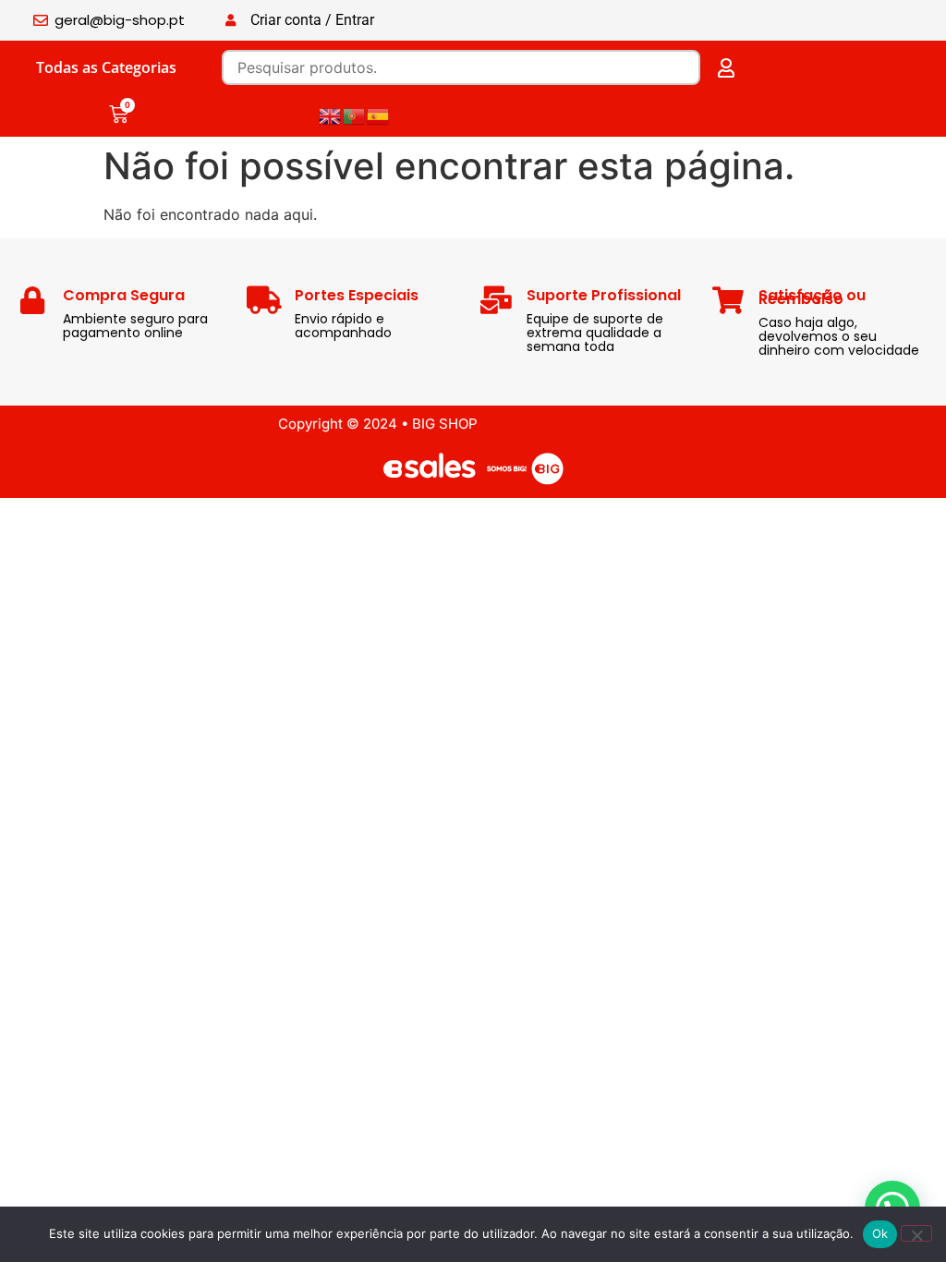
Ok (880, 1233)
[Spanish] (379, 114)
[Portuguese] (355, 114)
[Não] (916, 1233)
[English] (331, 114)
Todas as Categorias (106, 67)
